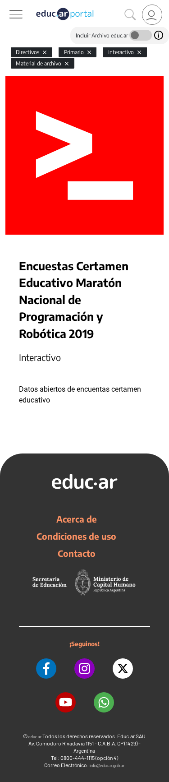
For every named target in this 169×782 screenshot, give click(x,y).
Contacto (77, 553)
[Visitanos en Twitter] (123, 668)
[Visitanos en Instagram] (84, 668)
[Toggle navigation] (8, 5)
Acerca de (76, 519)
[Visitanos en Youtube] (65, 702)
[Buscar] (130, 15)
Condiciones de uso (76, 536)
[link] (152, 15)
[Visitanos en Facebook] (46, 668)
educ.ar (34, 736)
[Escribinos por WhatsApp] (104, 702)
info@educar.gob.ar (107, 765)
